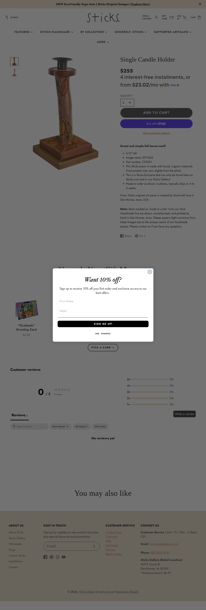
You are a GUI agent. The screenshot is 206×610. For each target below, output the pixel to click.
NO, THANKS (103, 333)
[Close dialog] (150, 272)
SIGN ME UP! (103, 324)
